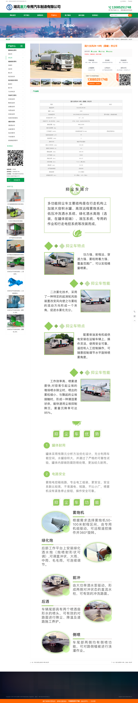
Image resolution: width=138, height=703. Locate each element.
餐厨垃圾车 (11, 103)
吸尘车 (10, 73)
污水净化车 (11, 91)
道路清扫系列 (79, 691)
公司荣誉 (56, 693)
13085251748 (135, 312)
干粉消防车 (11, 137)
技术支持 (67, 693)
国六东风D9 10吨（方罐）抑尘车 (124, 662)
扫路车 (10, 65)
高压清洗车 (11, 76)
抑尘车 (130, 39)
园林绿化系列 (124, 39)
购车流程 (81, 15)
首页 (112, 39)
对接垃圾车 (11, 114)
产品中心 (54, 15)
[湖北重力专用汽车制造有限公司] (34, 7)
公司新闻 (67, 688)
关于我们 (26, 15)
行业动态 (67, 691)
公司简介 (56, 688)
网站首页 (13, 15)
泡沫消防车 (11, 133)
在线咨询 (17, 180)
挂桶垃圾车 (11, 106)
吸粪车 (10, 84)
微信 (131, 1)
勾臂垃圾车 (11, 110)
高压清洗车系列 (80, 693)
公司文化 (56, 691)
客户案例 (68, 15)
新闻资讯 (40, 15)
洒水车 (10, 54)
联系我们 (124, 1)
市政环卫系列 (79, 695)
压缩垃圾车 (11, 99)
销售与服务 (56, 695)
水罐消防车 (11, 129)
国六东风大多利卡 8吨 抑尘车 (41, 662)
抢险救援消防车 (13, 140)
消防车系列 (79, 697)
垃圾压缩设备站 (13, 118)
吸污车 (10, 88)
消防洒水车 (11, 125)
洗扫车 (10, 69)
